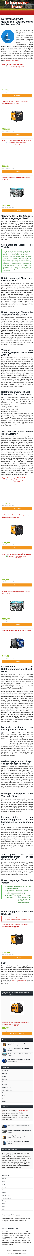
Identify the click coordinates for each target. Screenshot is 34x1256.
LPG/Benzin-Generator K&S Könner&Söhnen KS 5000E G (16, 179)
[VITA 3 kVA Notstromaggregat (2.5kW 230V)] (17, 153)
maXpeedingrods (7, 1090)
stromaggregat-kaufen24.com (19, 1250)
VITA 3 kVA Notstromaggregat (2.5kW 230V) (16, 140)
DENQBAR (5, 1071)
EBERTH (4, 1073)
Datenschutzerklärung (20, 1253)
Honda (4, 1082)
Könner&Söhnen (6, 1087)
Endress (4, 1079)
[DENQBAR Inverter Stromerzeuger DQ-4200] (17, 643)
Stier (3, 1095)
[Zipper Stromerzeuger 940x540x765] (17, 77)
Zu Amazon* (17, 95)
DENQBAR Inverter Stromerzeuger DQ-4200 (16, 630)
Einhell (4, 1076)
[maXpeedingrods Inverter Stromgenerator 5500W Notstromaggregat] (17, 116)
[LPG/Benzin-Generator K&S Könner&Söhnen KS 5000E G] (17, 192)
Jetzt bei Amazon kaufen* (17, 1033)
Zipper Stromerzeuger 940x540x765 (14, 64)
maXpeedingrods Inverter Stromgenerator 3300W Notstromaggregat (15, 1024)
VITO (3, 1098)
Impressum (11, 1253)
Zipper (4, 1101)
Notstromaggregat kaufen (11, 60)
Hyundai (4, 1084)
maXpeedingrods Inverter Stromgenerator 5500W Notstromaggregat (15, 102)
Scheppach (5, 1093)
